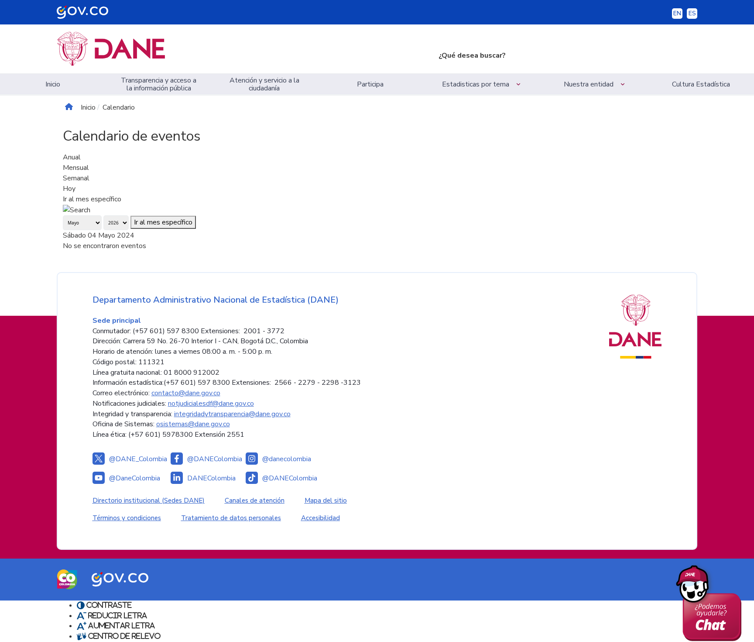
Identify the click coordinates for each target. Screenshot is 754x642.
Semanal (76, 178)
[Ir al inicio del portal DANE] (241, 48)
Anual (72, 157)
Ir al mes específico (92, 199)
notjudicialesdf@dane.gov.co (211, 403)
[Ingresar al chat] (712, 601)
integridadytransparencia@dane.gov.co (232, 414)
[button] (482, 84)
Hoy (69, 188)
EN (677, 13)
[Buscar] (76, 209)
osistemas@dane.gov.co (193, 424)
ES (692, 13)
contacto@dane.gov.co (185, 393)
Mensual (76, 168)
